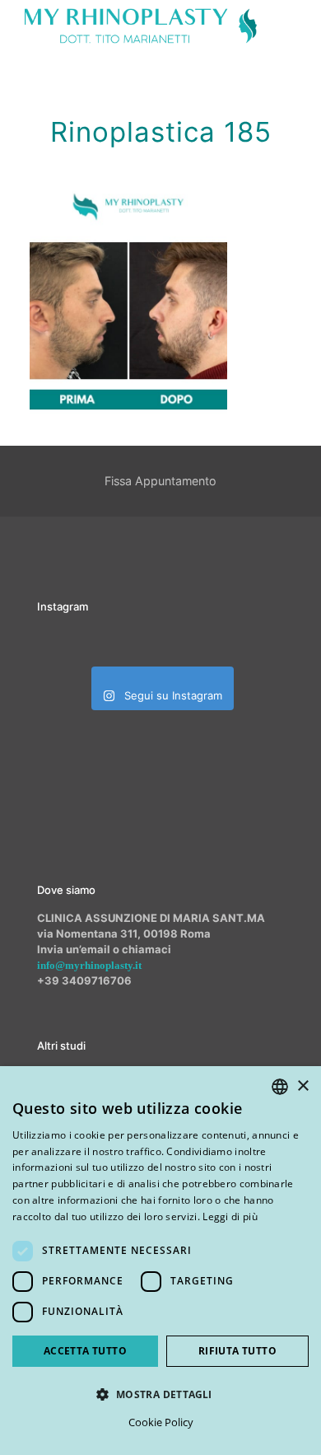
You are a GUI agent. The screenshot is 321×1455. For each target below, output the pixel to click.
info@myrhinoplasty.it (89, 965)
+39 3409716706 (84, 980)
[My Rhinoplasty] (140, 24)
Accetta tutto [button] (85, 1351)
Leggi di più (230, 1216)
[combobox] (280, 1086)
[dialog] (160, 1260)
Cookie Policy (160, 1422)
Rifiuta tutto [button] (237, 1351)
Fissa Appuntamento (160, 481)
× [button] (302, 1086)
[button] (160, 1394)
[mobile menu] (299, 25)
